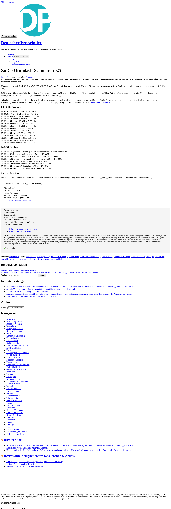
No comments (32, 77)
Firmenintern (11, 362)
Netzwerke (11, 408)
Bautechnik (14, 256)
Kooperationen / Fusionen (17, 381)
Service (9, 56)
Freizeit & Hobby (13, 367)
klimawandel (107, 256)
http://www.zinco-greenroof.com (17, 200)
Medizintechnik (13, 396)
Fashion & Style (13, 357)
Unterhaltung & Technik (16, 432)
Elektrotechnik (12, 343)
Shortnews (10, 417)
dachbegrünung (43, 256)
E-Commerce (12, 340)
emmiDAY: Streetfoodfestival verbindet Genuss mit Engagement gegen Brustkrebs (41, 289)
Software (10, 422)
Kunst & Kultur (13, 384)
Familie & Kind (13, 355)
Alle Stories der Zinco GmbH (21, 231)
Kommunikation (13, 379)
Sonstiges (10, 424)
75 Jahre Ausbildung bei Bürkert (20, 464)
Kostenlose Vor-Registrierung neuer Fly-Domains (27, 291)
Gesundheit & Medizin (16, 369)
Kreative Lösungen (122, 256)
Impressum (16, 61)
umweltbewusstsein (9, 259)
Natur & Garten (13, 405)
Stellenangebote (13, 429)
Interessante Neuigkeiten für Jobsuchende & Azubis (39, 456)
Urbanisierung (25, 259)
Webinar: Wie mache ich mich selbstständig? (25, 466)
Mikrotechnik (12, 398)
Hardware (10, 372)
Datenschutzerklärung (21, 64)
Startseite (10, 54)
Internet (9, 374)
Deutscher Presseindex (21, 42)
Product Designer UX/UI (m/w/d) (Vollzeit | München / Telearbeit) (34, 461)
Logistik (9, 386)
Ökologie (150, 256)
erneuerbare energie (59, 256)
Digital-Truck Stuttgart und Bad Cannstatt (18, 270)
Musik (9, 403)
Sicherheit (10, 420)
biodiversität (31, 256)
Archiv (4, 307)
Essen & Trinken (13, 348)
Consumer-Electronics (15, 336)
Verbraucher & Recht (15, 434)
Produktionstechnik (14, 412)
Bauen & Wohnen (14, 324)
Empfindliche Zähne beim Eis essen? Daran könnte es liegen (31, 296)
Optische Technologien (16, 410)
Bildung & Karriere (14, 331)
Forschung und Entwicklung (18, 364)
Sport (8, 427)
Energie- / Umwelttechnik (17, 345)
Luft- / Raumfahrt (13, 388)
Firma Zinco (6, 77)
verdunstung (37, 259)
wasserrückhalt (56, 259)
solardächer (159, 256)
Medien (9, 393)
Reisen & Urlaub (13, 415)
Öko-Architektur (138, 256)
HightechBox (13, 439)
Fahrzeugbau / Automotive (17, 352)
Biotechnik (11, 333)
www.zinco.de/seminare (101, 102)
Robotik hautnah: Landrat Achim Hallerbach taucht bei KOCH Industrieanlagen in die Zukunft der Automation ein (49, 273)
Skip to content (7, 2)
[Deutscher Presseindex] (34, 36)
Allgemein (10, 319)
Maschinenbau (12, 391)
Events (9, 350)
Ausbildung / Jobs (14, 321)
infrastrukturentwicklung (90, 256)
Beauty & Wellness (14, 328)
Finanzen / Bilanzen (14, 360)
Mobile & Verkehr (14, 400)
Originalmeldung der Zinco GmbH (23, 229)
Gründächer (74, 256)
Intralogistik (11, 376)
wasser (46, 259)
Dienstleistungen (13, 338)
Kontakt (15, 59)
